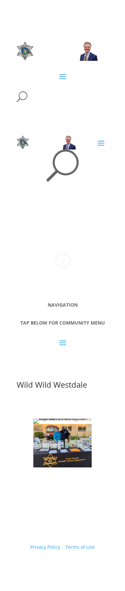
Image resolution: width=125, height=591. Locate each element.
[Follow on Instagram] (69, 566)
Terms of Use (80, 547)
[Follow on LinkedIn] (82, 566)
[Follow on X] (56, 566)
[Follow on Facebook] (42, 566)
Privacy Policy (45, 547)
